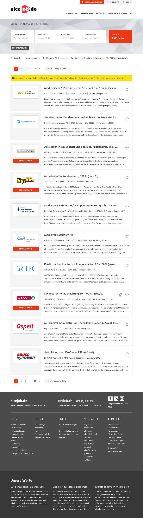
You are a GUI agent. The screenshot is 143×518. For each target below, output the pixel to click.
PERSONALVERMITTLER (120, 14)
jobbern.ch (88, 437)
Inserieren (39, 427)
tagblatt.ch (88, 456)
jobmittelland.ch (90, 434)
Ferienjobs (15, 447)
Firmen (37, 431)
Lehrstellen (15, 443)
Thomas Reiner (114, 448)
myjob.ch (87, 447)
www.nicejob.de (33, 58)
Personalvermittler (42, 434)
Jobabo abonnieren (19, 424)
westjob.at (84, 401)
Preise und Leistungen (68, 424)
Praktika (14, 440)
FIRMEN (100, 14)
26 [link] (35, 68)
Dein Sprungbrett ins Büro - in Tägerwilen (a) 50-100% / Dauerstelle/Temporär (99, 58)
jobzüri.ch (88, 431)
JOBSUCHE (71, 14)
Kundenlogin (40, 424)
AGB (61, 427)
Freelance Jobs (17, 437)
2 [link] (21, 68)
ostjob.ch (65, 401)
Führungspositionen (19, 450)
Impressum (63, 437)
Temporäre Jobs (17, 434)
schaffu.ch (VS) (90, 450)
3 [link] (25, 68)
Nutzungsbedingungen (68, 434)
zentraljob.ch (89, 443)
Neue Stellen (16, 427)
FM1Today (88, 460)
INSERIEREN (87, 14)
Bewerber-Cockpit (43, 437)
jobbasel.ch (88, 440)
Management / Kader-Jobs (22, 453)
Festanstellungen (18, 431)
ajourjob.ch (88, 453)
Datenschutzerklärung (68, 431)
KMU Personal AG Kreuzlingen (55, 58)
